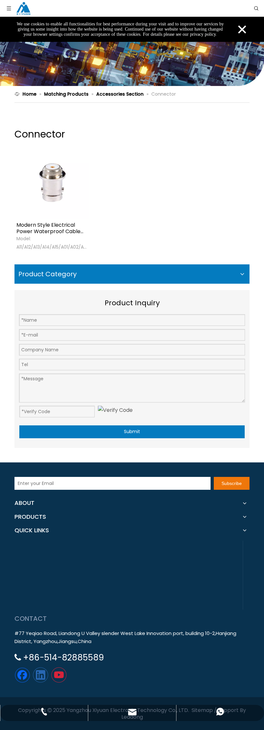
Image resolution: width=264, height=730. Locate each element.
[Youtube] (59, 675)
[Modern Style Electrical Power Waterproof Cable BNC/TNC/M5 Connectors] (52, 182)
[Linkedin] (40, 675)
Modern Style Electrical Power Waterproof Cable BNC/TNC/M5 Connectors (49, 228)
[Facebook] (22, 675)
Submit (132, 431)
